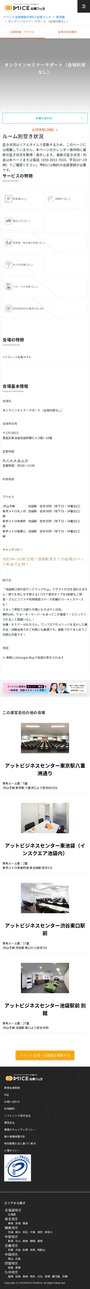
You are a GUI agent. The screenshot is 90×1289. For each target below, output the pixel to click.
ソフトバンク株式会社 (17, 1115)
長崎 (25, 1276)
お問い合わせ (12, 1101)
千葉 (32, 1232)
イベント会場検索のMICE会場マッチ (27, 17)
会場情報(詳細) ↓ (45, 129)
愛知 (40, 1241)
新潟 (10, 1241)
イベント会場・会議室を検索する (45, 1055)
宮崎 (47, 1276)
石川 (18, 1241)
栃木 (18, 1232)
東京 (40, 1232)
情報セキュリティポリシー (20, 1129)
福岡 (10, 1276)
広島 (18, 1258)
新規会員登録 (12, 1087)
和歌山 (41, 1249)
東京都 (60, 17)
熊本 (32, 1276)
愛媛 (18, 1267)
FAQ (6, 1094)
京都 (10, 1249)
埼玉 (25, 1232)
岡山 (10, 1258)
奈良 (32, 1249)
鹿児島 (56, 1276)
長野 (25, 1241)
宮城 (18, 1223)
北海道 (12, 1214)
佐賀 (18, 1276)
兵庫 (25, 1249)
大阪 (18, 1249)
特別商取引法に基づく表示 (20, 1143)
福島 (25, 1223)
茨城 (10, 1232)
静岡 (32, 1241)
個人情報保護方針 (14, 1136)
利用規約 (9, 1108)
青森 (10, 1223)
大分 (40, 1276)
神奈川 (49, 1232)
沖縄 (64, 1276)
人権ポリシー (12, 1150)
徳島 (10, 1267)
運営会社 (9, 1122)
